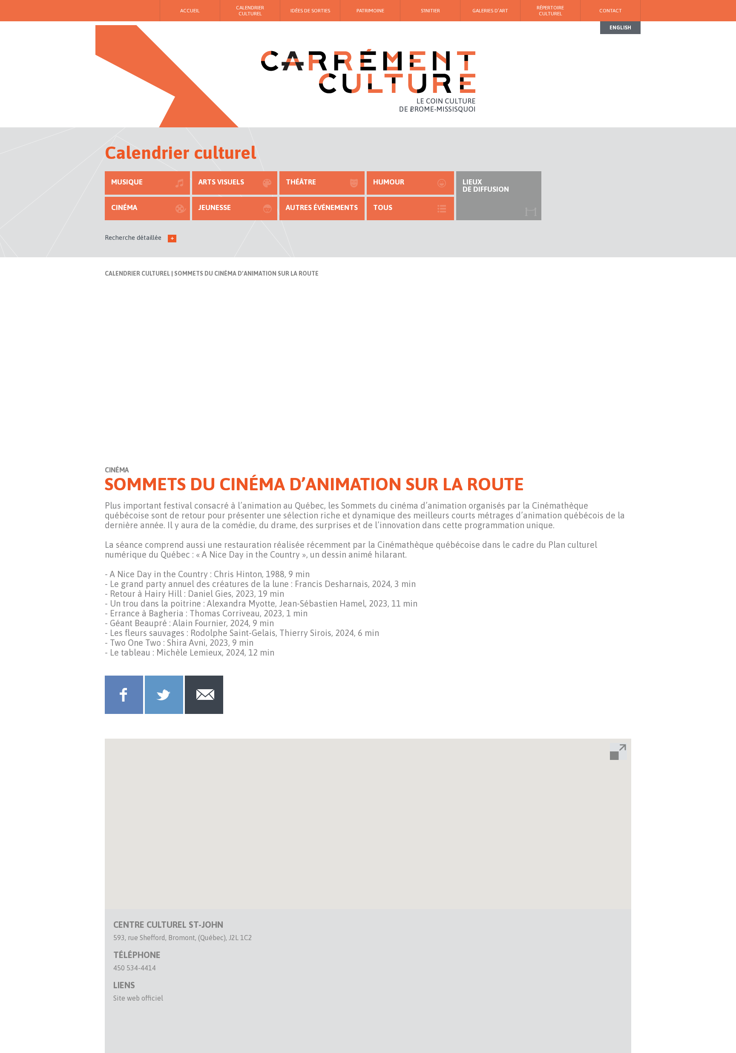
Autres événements (322, 207)
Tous (382, 207)
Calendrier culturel (137, 273)
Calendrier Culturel (250, 11)
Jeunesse (214, 207)
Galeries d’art (490, 11)
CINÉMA (124, 207)
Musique (127, 182)
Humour (388, 182)
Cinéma (117, 470)
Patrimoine (370, 11)
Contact (610, 11)
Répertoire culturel (550, 11)
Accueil (190, 11)
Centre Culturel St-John (168, 924)
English (620, 28)
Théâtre (301, 182)
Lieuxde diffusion (486, 185)
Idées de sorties (310, 11)
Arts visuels (221, 182)
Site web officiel (138, 998)
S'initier (430, 11)
